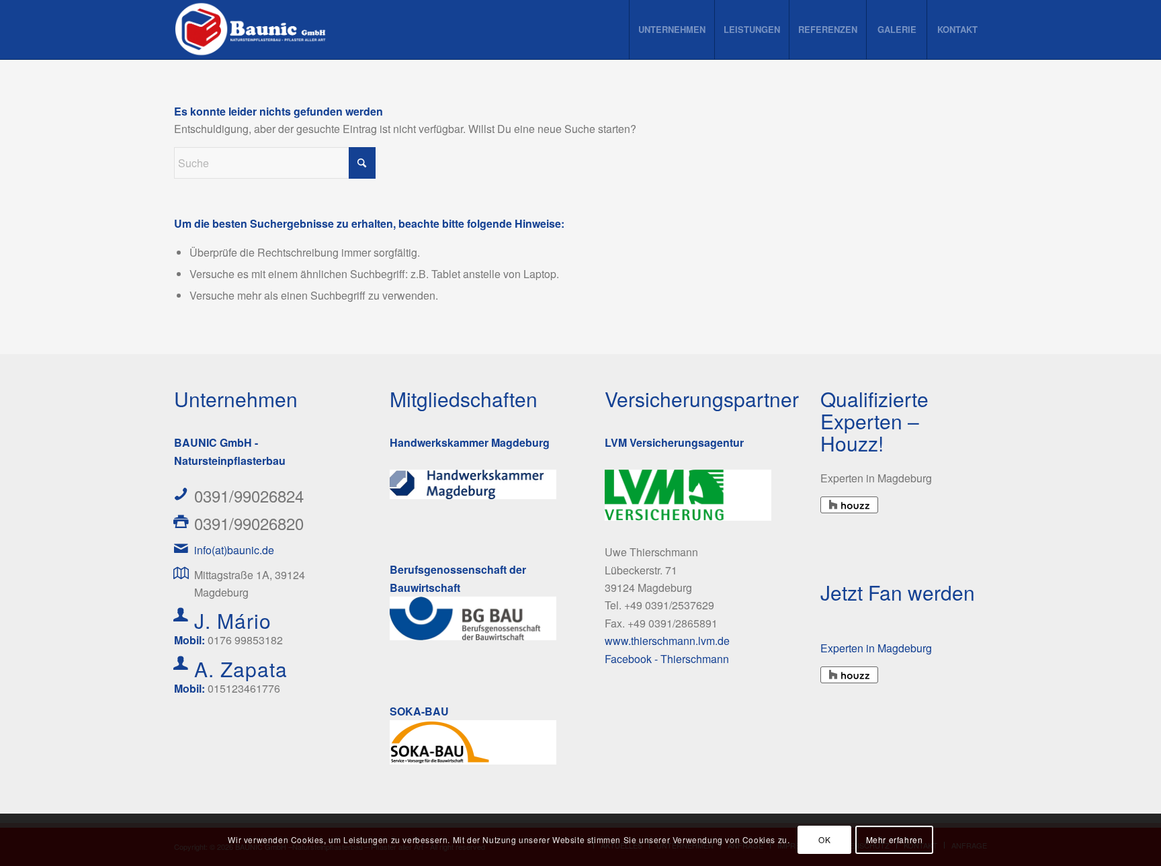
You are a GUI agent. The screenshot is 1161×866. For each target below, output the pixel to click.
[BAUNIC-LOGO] (252, 29)
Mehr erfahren (894, 839)
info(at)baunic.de (234, 550)
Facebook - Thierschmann (667, 658)
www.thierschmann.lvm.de (667, 640)
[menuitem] (671, 29)
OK (824, 839)
